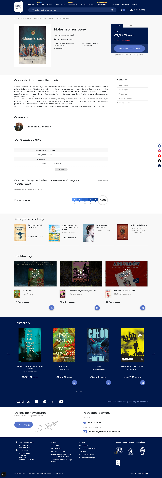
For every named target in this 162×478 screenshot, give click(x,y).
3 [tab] (80, 391)
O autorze (123, 94)
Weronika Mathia (98, 369)
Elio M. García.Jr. (137, 228)
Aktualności (114, 5)
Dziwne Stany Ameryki (124, 291)
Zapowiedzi (72, 5)
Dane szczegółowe (126, 98)
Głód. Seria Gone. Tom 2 (132, 366)
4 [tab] (81, 391)
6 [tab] (85, 391)
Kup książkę (123, 85)
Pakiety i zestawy (87, 5)
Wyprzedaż (101, 5)
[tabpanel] (30, 355)
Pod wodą (27, 291)
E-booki (50, 5)
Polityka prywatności (87, 448)
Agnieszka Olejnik (103, 230)
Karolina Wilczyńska (69, 233)
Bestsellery (60, 5)
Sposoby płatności (86, 455)
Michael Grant (132, 369)
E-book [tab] (117, 25)
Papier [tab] (129, 25)
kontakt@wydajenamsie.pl (104, 431)
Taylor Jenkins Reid (29, 372)
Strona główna (19, 18)
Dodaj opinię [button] (103, 180)
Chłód (98, 366)
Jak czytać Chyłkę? (58, 451)
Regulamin (83, 445)
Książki (31, 5)
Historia (51, 18)
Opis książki (123, 90)
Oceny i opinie (124, 103)
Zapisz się (22, 425)
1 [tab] (76, 391)
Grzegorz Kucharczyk (66, 35)
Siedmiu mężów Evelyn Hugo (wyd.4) (30, 367)
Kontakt (82, 442)
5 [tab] (83, 391)
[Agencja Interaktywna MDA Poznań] (145, 473)
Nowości (40, 5)
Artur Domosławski (76, 294)
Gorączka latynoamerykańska (82, 291)
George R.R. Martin (138, 230)
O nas (134, 5)
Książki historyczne (40, 18)
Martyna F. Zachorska (122, 294)
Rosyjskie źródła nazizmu (35, 226)
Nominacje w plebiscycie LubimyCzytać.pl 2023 (61, 456)
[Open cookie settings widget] (3, 474)
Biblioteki (125, 5)
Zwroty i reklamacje (87, 458)
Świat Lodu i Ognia (139, 225)
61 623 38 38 (94, 422)
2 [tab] (78, 391)
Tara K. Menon (28, 294)
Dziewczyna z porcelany (102, 226)
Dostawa (82, 451)
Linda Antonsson (137, 232)
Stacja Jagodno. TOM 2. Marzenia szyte (70, 227)
